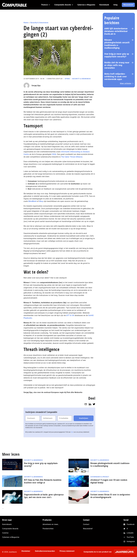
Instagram (131, 541)
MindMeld (32, 201)
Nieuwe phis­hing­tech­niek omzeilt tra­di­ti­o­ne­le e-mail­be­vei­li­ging (110, 464)
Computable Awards (10, 529)
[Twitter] (94, 404)
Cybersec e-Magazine (10, 537)
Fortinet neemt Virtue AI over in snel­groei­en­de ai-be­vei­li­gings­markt (110, 496)
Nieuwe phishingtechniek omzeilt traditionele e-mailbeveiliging (117, 44)
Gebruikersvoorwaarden (45, 551)
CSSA (54, 154)
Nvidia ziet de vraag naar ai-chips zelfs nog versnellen (116, 65)
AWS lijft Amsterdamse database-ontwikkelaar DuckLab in (116, 31)
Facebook (131, 524)
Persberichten (48, 529)
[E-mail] (85, 404)
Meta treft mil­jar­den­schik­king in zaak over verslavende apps (115, 76)
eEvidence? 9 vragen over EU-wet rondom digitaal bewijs (108, 481)
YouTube (130, 537)
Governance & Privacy (99, 477)
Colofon (5, 533)
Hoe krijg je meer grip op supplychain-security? (116, 55)
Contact (86, 524)
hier (72, 432)
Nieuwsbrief (88, 529)
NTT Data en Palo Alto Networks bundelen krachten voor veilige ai (42, 481)
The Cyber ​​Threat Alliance (72, 157)
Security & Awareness (39, 23)
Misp (41, 201)
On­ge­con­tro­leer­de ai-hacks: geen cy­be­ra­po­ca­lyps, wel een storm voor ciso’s (44, 496)
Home (26, 23)
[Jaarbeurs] (123, 552)
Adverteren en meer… (51, 524)
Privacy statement (67, 551)
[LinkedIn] (90, 404)
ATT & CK (70, 315)
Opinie (67, 79)
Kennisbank (7, 524)
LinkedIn (130, 533)
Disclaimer (26, 551)
